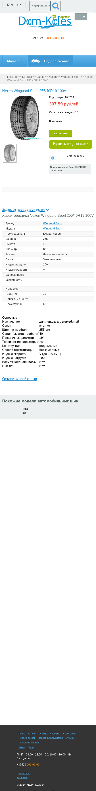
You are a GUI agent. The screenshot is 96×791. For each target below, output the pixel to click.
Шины (40, 76)
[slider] (56, 178)
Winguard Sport (70, 76)
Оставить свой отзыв (19, 379)
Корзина (64, 17)
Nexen (53, 76)
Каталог (27, 76)
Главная (12, 76)
